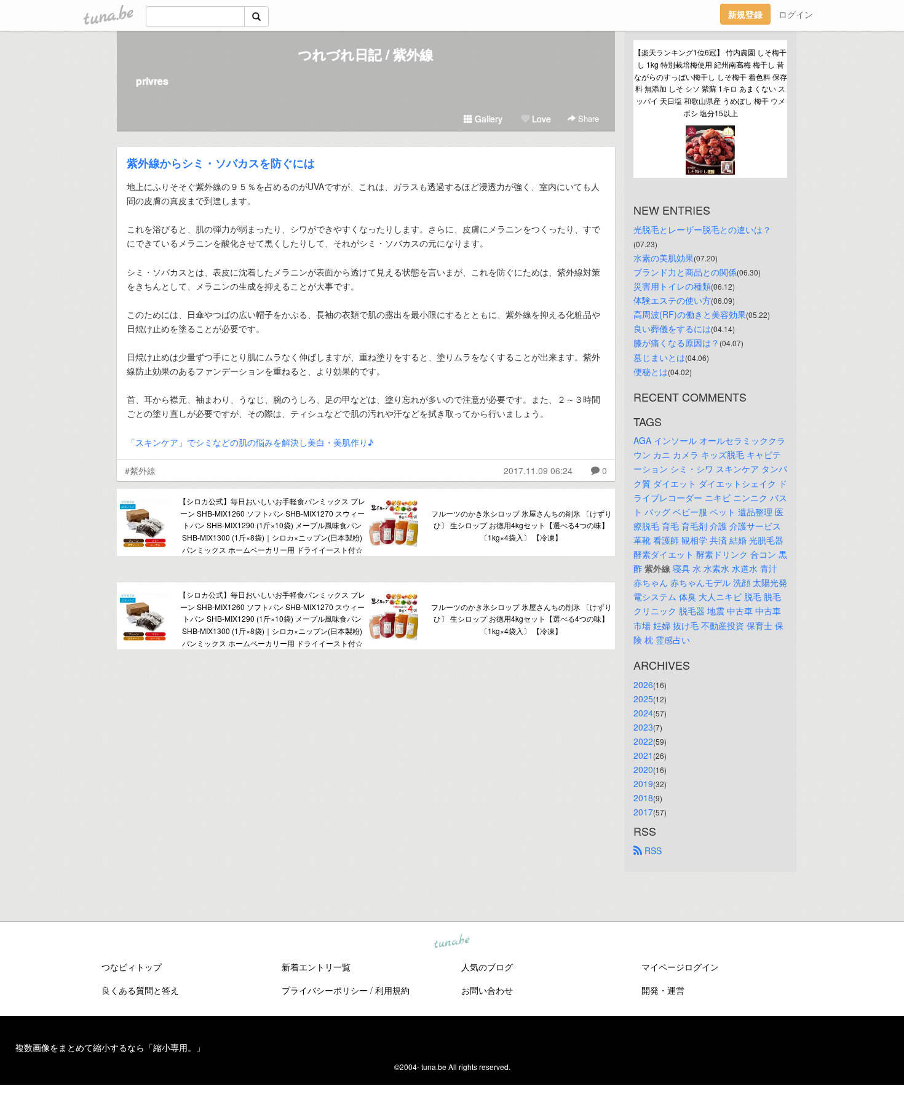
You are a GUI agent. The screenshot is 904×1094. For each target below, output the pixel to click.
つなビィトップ (131, 967)
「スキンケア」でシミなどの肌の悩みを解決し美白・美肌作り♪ (250, 442)
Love (540, 119)
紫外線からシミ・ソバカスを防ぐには (221, 163)
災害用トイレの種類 (672, 286)
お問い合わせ (487, 990)
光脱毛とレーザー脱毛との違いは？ (702, 229)
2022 (643, 741)
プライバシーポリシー (325, 990)
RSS (652, 850)
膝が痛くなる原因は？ (676, 342)
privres (152, 81)
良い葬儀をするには (672, 328)
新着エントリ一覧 (316, 967)
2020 (643, 769)
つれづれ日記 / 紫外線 (366, 54)
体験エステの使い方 (672, 300)
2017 (643, 812)
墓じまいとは (659, 357)
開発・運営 (662, 990)
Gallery (487, 119)
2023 (643, 727)
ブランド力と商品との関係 (685, 272)
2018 (643, 797)
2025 (643, 698)
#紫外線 (140, 470)
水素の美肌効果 (663, 258)
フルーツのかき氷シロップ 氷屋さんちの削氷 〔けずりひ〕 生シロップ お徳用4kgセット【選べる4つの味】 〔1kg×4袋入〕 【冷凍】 (521, 525)
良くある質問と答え (140, 990)
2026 (643, 684)
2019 (643, 783)
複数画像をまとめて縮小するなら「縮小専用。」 (110, 1047)
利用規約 (392, 990)
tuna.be (451, 942)
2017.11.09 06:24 (538, 470)
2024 (643, 713)
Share (587, 118)
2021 (643, 755)
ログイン (796, 14)
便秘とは (650, 371)
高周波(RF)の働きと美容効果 (689, 314)
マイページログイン (680, 967)
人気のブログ (487, 967)
